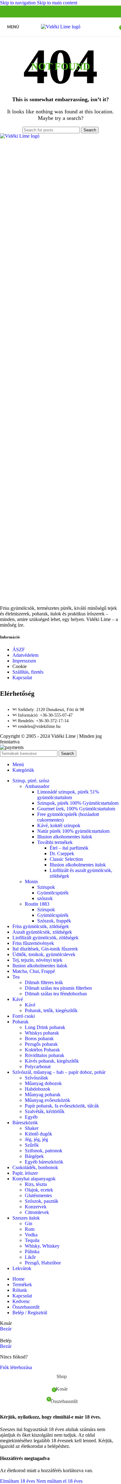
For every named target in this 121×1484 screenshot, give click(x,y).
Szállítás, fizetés (27, 672)
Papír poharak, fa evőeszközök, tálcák (62, 1105)
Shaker (31, 1128)
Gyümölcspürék (53, 892)
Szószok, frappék (54, 920)
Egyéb (31, 1117)
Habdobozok (37, 1089)
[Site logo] (60, 26)
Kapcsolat (22, 677)
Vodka (31, 1234)
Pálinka (32, 1251)
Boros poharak (39, 1038)
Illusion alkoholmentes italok (78, 864)
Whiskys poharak (42, 1033)
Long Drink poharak (45, 1027)
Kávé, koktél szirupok (58, 825)
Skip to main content (57, 2)
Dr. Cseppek (62, 853)
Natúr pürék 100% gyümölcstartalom (73, 831)
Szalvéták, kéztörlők (45, 1111)
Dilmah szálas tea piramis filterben (58, 988)
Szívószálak (36, 1077)
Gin (28, 1223)
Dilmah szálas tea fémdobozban (56, 993)
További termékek (55, 842)
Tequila (32, 1240)
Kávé (30, 1005)
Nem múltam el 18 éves (59, 1481)
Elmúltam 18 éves (18, 1481)
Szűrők (32, 1145)
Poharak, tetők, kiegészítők (51, 1010)
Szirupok (46, 887)
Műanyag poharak (42, 1094)
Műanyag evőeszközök (47, 1100)
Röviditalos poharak (44, 1055)
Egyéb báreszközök (44, 1161)
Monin (31, 881)
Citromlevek (37, 1212)
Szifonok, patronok (43, 1150)
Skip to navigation (18, 2)
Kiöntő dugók (38, 1133)
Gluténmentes (38, 1195)
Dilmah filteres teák (44, 982)
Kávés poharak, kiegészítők (52, 1061)
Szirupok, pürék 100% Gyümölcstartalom (78, 803)
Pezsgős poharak (41, 1044)
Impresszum (24, 660)
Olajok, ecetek (39, 1189)
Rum (29, 1229)
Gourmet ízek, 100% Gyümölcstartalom (76, 808)
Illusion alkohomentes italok (64, 836)
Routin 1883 (37, 904)
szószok (45, 898)
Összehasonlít (25, 1307)
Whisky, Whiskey (42, 1246)
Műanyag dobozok (43, 1083)
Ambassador (37, 786)
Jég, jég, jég (36, 1139)
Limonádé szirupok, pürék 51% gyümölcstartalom (68, 794)
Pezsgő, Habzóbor (43, 1262)
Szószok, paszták (41, 1201)
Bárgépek (34, 1156)
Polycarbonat (38, 1066)
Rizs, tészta (36, 1184)
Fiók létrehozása (16, 1367)
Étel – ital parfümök (69, 848)
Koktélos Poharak (42, 1049)
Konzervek (36, 1206)
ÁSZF (18, 649)
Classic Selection (66, 859)
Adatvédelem (25, 655)
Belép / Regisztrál (29, 1312)
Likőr (30, 1257)
